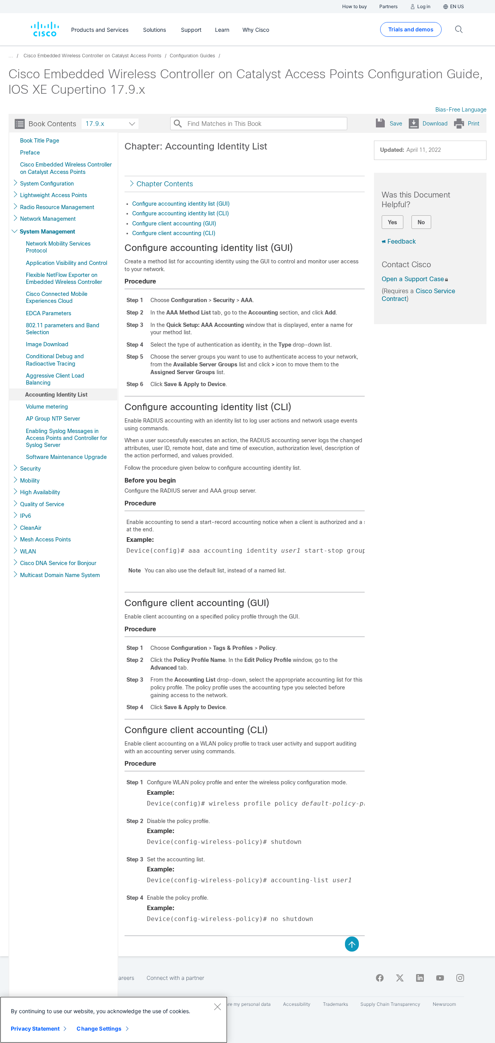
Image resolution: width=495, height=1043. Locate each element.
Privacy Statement (35, 1028)
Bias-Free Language (460, 110)
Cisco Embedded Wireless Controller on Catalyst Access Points (66, 168)
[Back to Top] (352, 943)
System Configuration (47, 183)
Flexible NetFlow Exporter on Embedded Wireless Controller (64, 278)
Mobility (29, 481)
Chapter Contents (165, 184)
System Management (47, 232)
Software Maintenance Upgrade (66, 457)
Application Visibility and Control (66, 263)
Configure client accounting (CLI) (173, 233)
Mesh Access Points (45, 539)
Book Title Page (39, 140)
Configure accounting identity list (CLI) (180, 213)
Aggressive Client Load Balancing (55, 379)
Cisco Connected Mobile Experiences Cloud (56, 297)
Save (396, 123)
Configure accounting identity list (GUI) (181, 204)
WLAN (28, 551)
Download (435, 123)
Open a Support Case (413, 279)
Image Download (47, 344)
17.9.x (94, 123)
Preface (30, 152)
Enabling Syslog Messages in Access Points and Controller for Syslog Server (66, 438)
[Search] (177, 123)
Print (473, 123)
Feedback (401, 241)
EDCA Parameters (48, 313)
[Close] (217, 1006)
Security (30, 469)
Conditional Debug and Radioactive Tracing (55, 359)
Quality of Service (42, 504)
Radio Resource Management (57, 207)
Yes (392, 222)
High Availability (40, 492)
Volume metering (47, 407)
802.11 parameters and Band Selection (62, 328)
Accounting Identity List (56, 395)
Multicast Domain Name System (60, 575)
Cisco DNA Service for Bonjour (58, 563)
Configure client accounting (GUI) (174, 223)
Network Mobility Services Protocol (58, 247)
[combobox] (110, 124)
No (421, 222)
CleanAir (30, 528)
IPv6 (25, 516)
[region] (113, 1020)
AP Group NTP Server (53, 419)
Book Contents (52, 124)
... (11, 55)
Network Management (48, 219)
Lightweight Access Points (53, 195)
